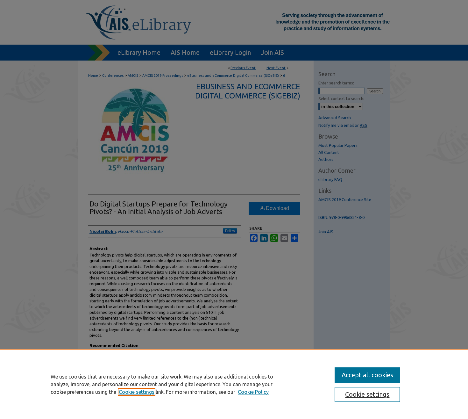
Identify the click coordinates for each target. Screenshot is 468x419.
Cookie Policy (253, 392)
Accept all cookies (367, 375)
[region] (234, 384)
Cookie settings (136, 392)
